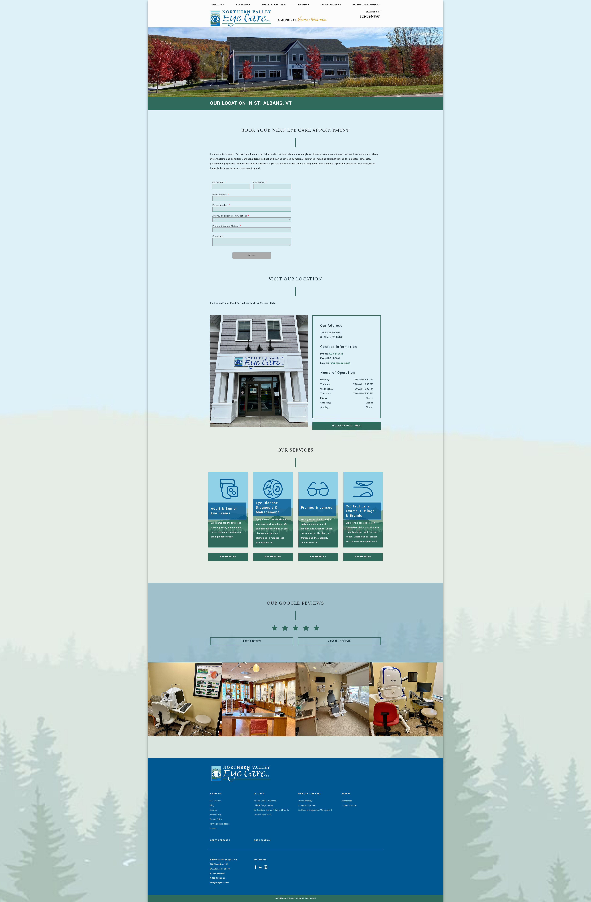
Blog (212, 805)
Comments (217, 236)
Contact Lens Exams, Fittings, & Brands (271, 810)
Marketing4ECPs (290, 898)
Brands (302, 4)
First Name (218, 182)
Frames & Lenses (349, 805)
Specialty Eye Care (273, 4)
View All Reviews (339, 641)
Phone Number (221, 205)
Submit (251, 255)
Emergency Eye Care (307, 805)
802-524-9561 (370, 16)
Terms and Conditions (219, 824)
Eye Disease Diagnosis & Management (315, 810)
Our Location (262, 840)
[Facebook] (255, 866)
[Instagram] (265, 866)
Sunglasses (347, 800)
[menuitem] (218, 4)
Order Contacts (331, 4)
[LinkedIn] (260, 866)
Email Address (220, 194)
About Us (217, 4)
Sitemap (213, 810)
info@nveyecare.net (338, 363)
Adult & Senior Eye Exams (265, 800)
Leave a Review (251, 641)
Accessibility (215, 814)
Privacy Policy (216, 819)
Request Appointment (366, 4)
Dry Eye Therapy (305, 800)
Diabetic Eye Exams (262, 814)
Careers (213, 828)
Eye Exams (242, 4)
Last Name (259, 182)
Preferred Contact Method (226, 226)
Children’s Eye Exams (263, 805)
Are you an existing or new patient (230, 216)
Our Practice (215, 800)
